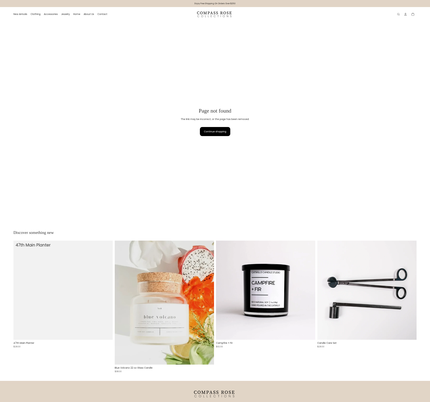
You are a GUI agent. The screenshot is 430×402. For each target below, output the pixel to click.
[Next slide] (411, 290)
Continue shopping (215, 131)
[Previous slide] (322, 290)
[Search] (398, 14)
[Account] (405, 14)
